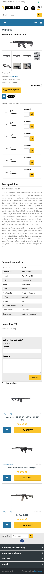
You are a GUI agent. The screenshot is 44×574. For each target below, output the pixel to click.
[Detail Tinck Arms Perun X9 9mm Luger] (22, 450)
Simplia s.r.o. (38, 571)
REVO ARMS (13, 77)
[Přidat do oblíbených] (4, 96)
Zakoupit (28, 430)
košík (39, 8)
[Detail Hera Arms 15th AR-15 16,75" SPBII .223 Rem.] (22, 399)
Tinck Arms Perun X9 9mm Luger (22, 467)
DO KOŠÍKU (32, 114)
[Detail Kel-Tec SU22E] (22, 497)
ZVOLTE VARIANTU (11, 90)
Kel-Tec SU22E (22, 515)
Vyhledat (39, 15)
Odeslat (35, 377)
